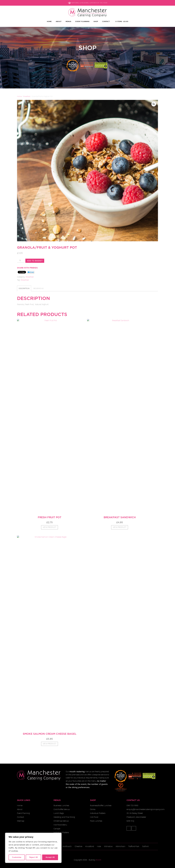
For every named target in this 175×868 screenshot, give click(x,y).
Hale (99, 846)
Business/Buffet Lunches (100, 805)
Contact (106, 21)
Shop (96, 21)
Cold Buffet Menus (62, 809)
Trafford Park (133, 846)
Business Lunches (61, 805)
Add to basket (35, 261)
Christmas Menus (61, 821)
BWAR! (98, 860)
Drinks (92, 809)
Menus (68, 21)
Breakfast (26, 96)
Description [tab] (24, 288)
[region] (33, 848)
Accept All (50, 857)
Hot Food (94, 817)
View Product (49, 527)
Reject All (33, 857)
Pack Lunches (96, 821)
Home (49, 21)
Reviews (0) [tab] (38, 288)
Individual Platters (61, 832)
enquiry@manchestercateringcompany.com (145, 809)
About (58, 21)
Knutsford (89, 846)
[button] (153, 104)
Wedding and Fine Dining (64, 817)
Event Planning (82, 21)
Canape (57, 829)
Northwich (67, 846)
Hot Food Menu (60, 825)
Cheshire (78, 846)
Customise (16, 857)
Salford (145, 846)
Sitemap (20, 821)
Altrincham (120, 846)
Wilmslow (108, 846)
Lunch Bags (59, 813)
